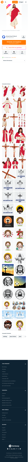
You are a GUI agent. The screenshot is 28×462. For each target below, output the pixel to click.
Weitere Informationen (7, 60)
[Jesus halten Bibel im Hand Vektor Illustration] (19, 120)
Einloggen (21, 2)
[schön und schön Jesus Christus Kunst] (8, 389)
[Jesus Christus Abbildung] (21, 138)
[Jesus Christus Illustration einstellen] (14, 136)
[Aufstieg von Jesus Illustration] (5, 91)
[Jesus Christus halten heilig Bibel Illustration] (13, 181)
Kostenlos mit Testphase (14, 42)
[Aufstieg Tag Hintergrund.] (8, 280)
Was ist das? (14, 57)
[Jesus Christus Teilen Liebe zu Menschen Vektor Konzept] (8, 121)
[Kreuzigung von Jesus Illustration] (6, 136)
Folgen (23, 37)
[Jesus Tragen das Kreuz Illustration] (16, 195)
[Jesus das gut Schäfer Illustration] (14, 154)
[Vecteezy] (2, 2)
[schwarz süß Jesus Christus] (8, 268)
